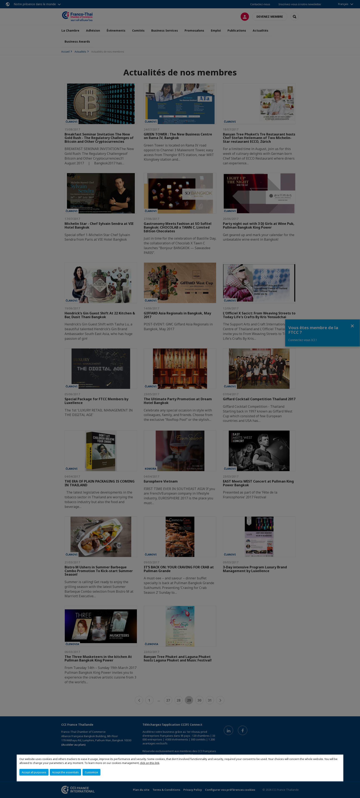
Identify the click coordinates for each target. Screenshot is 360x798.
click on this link (149, 763)
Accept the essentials (65, 772)
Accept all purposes (34, 772)
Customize (91, 772)
